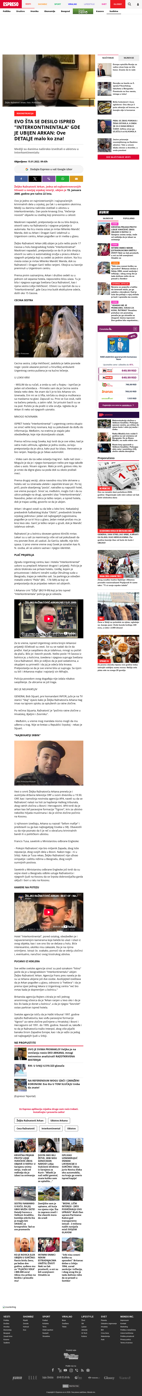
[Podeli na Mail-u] (76, 179)
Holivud (26, 1327)
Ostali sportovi (47, 1330)
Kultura (84, 1336)
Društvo (20, 11)
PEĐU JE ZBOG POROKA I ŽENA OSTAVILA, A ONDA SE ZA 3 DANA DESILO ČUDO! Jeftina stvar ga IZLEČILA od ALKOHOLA (125, 126)
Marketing (124, 1327)
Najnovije (129, 58)
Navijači (45, 1333)
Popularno (129, 218)
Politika (7, 11)
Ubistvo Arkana (59, 1120)
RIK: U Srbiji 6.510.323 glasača (46, 1065)
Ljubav (84, 1327)
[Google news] (88, 1370)
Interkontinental (51, 1128)
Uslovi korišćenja (126, 1333)
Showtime (46, 1336)
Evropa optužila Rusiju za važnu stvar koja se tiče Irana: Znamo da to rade (125, 67)
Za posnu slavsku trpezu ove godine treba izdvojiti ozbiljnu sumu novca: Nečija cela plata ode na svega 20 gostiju (118, 667)
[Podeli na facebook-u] (21, 179)
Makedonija (105, 1336)
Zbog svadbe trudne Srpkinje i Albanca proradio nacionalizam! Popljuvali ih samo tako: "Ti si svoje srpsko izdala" (117, 582)
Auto (102, 1340)
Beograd (65, 11)
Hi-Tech (84, 1333)
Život (83, 1320)
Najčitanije (108, 58)
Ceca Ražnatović (26, 1128)
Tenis (44, 1327)
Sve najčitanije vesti (118, 157)
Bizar (64, 1320)
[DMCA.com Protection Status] (71, 1386)
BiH (102, 1330)
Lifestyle (87, 1317)
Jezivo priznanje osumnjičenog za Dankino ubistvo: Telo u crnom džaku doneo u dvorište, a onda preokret (125, 144)
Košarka (45, 1324)
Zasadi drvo (7, 1336)
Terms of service (126, 1343)
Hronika (35, 11)
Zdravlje (84, 1330)
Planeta (104, 1320)
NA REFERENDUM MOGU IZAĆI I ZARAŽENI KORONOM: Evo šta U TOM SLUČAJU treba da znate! (54, 1084)
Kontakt (123, 1324)
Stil (82, 1324)
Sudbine (114, 11)
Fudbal (45, 1320)
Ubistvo (71, 1128)
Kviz (24, 1330)
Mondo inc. (127, 1317)
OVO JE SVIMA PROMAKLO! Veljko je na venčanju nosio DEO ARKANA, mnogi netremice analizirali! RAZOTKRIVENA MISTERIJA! (52, 1054)
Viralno (67, 1317)
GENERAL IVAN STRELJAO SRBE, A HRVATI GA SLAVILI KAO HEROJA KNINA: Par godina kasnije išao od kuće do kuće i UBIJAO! (118, 538)
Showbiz (28, 1317)
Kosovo (100, 11)
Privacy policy (125, 1340)
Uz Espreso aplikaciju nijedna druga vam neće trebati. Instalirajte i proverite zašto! (48, 1111)
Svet (104, 1317)
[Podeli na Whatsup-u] (62, 179)
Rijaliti (25, 1320)
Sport (46, 1317)
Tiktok (64, 1327)
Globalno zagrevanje (109, 1324)
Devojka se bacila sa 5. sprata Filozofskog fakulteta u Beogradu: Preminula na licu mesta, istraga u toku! (124, 88)
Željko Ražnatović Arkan (30, 1120)
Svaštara (65, 1324)
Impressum (124, 1320)
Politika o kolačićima (128, 1330)
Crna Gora (105, 1333)
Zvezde (26, 1324)
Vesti (6, 1317)
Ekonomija (49, 11)
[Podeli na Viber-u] (48, 179)
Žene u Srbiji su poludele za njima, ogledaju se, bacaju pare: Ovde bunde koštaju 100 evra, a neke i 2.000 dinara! (118, 625)
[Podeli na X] (35, 179)
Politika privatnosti (127, 1336)
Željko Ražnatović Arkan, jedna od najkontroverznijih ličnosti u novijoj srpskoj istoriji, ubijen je (47, 188)
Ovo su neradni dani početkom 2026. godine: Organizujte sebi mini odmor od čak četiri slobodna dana (118, 495)
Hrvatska (104, 1327)
